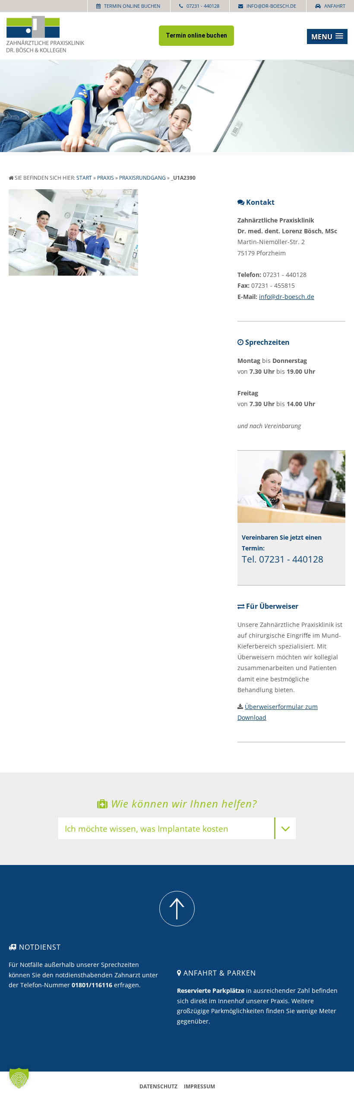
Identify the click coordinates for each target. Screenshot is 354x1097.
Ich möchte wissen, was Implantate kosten (146, 829)
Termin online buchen (132, 6)
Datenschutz (158, 1086)
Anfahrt (334, 6)
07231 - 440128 (202, 6)
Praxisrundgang (142, 177)
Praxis (105, 177)
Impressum (199, 1086)
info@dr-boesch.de (271, 6)
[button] (327, 36)
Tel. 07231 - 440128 (282, 559)
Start (84, 177)
